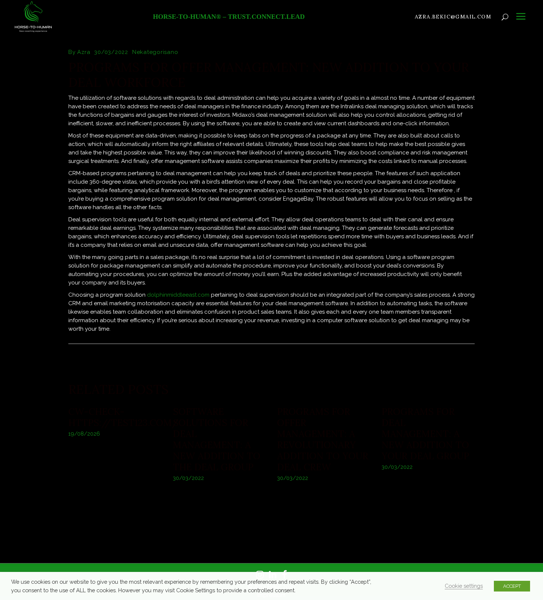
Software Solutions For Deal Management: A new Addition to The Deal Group (216, 439)
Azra (83, 52)
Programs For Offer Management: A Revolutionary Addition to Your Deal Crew (322, 439)
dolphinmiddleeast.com (178, 295)
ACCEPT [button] (512, 586)
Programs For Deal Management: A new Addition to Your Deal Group (425, 434)
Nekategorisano (155, 52)
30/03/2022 (111, 52)
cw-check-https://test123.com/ (123, 417)
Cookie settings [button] (464, 586)
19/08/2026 (84, 433)
